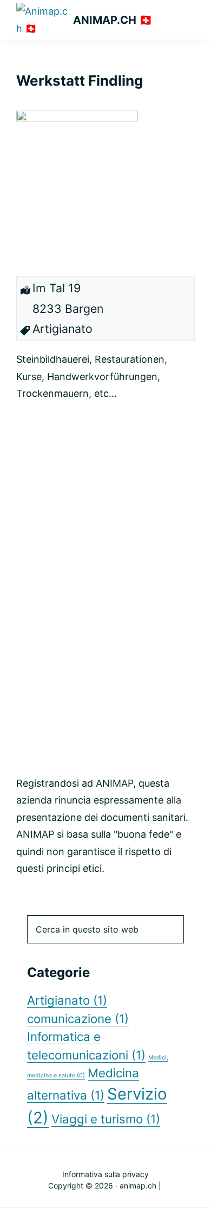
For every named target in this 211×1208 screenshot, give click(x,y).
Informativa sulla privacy (105, 1174)
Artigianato (67, 1000)
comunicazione (78, 1018)
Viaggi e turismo (105, 1118)
